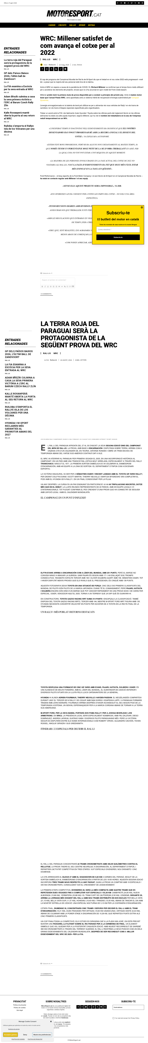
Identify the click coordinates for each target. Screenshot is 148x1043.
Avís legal (20, 1010)
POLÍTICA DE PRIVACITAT (35, 1039)
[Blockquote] (59, 286)
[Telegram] (65, 69)
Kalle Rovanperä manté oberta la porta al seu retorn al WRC (19, 115)
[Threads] (142, 3)
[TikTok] (128, 3)
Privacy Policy (135, 1018)
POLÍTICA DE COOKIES (18, 1039)
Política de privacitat (19, 1005)
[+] (70, 286)
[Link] (64, 286)
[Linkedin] (56, 69)
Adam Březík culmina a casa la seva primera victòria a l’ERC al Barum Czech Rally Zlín (19, 101)
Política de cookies (20, 1008)
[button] (51, 1021)
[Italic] (45, 286)
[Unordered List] (56, 286)
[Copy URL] (61, 69)
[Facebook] (117, 3)
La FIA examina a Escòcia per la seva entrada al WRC (18, 88)
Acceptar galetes (10, 1035)
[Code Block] (62, 286)
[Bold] (42, 286)
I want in (127, 1013)
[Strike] (50, 286)
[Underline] (48, 286)
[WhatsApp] (47, 69)
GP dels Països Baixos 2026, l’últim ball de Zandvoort (16, 76)
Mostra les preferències (42, 1035)
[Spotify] (124, 3)
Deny (25, 1035)
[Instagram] (121, 3)
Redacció (52, 65)
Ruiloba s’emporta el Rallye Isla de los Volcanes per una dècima (19, 128)
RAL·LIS (6, 69)
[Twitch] (132, 3)
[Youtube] (139, 3)
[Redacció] (42, 64)
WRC (55, 59)
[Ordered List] (53, 286)
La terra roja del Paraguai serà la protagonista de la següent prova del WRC (18, 63)
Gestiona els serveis (14, 1029)
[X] (135, 3)
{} (67, 286)
